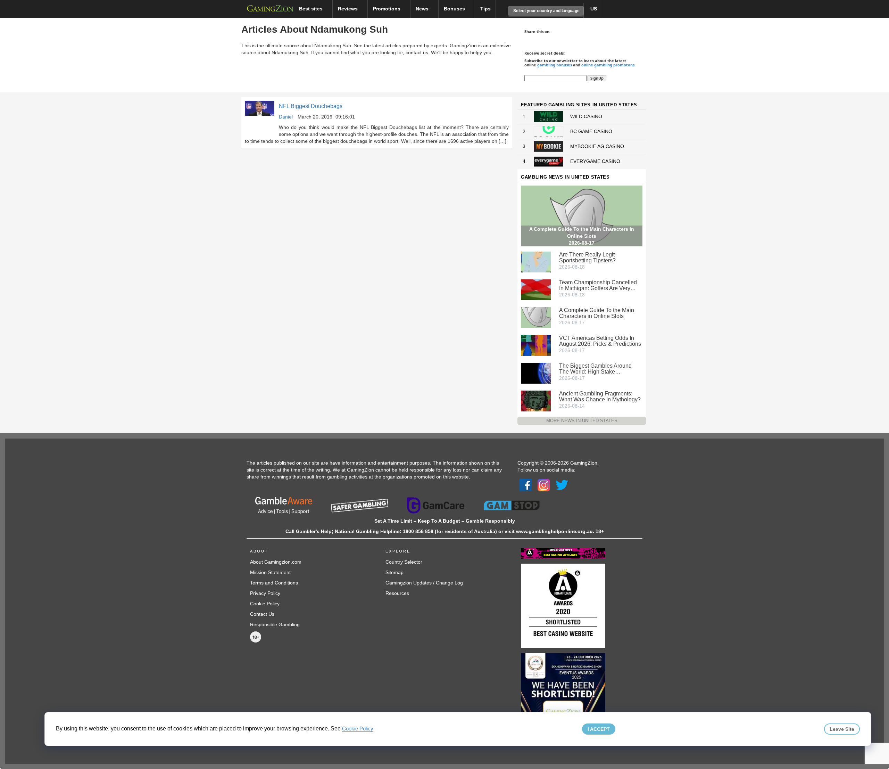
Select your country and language (546, 10)
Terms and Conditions (274, 583)
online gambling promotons (607, 64)
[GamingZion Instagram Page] (543, 485)
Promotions (387, 8)
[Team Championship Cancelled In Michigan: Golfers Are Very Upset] (536, 289)
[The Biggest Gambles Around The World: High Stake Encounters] (536, 372)
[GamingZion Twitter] (562, 485)
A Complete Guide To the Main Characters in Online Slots (596, 313)
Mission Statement (270, 572)
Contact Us (262, 614)
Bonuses (455, 8)
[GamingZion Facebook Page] (525, 485)
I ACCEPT (599, 729)
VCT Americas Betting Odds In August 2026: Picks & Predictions (600, 341)
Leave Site (842, 729)
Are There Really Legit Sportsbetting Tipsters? (587, 257)
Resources (397, 593)
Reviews (348, 8)
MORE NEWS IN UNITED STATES (581, 420)
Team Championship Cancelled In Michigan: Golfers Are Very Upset (598, 285)
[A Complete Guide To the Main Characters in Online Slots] (536, 317)
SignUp (597, 78)
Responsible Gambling (275, 624)
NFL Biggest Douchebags (310, 106)
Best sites (311, 8)
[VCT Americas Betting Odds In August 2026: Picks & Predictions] (536, 344)
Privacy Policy (265, 593)
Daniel (286, 117)
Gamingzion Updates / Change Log (424, 583)
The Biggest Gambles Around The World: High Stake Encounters (595, 369)
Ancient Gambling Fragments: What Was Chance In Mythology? (600, 396)
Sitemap (394, 572)
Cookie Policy (265, 603)
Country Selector (403, 562)
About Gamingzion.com (275, 562)
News (423, 8)
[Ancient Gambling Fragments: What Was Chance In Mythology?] (536, 400)
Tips (485, 8)
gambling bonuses (554, 64)
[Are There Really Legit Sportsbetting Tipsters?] (536, 261)
